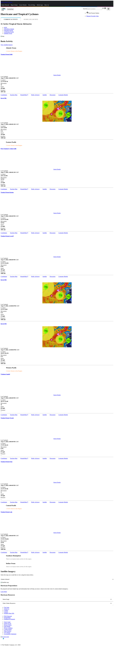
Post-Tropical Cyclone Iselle (8, 148)
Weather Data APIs (9, 613)
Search (85, 8)
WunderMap (7, 617)
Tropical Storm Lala (6, 512)
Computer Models (63, 95)
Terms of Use (7, 623)
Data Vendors (7, 631)
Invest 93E (4, 323)
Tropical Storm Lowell (7, 236)
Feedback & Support (9, 619)
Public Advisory (35, 95)
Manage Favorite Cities (92, 16)
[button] (57, 599)
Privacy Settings (8, 628)
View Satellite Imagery (7, 44)
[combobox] (57, 579)
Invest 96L (4, 98)
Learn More (4, 591)
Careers (6, 612)
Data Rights (7, 626)
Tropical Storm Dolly (7, 54)
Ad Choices (7, 632)
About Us (6, 609)
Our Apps (6, 607)
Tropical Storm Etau (6, 461)
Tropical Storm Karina (7, 192)
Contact (6, 610)
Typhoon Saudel (5, 374)
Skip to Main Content (6, 2)
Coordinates (4, 95)
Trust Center (7, 622)
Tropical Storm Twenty (7, 418)
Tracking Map (13, 95)
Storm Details (57, 75)
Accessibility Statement (10, 634)
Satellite (45, 95)
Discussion (52, 95)
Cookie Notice (8, 629)
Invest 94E (4, 280)
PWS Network (8, 616)
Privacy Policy (8, 625)
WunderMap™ (24, 95)
